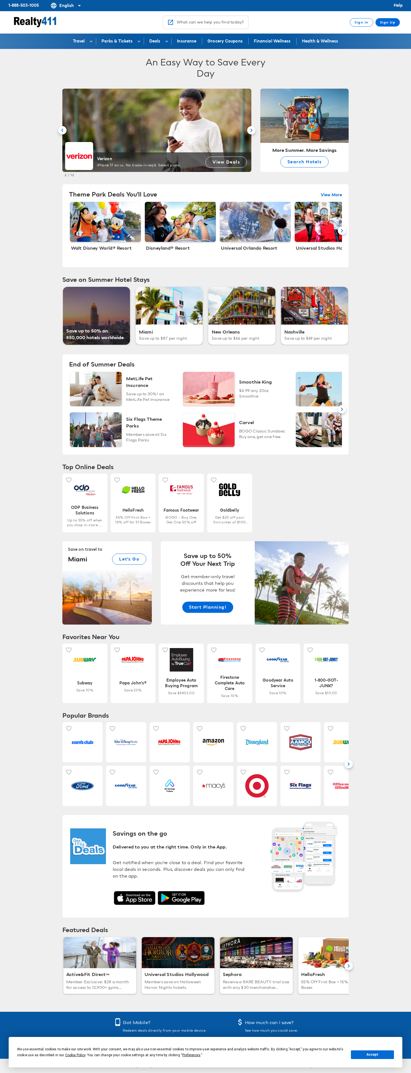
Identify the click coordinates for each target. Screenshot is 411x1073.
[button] (62, 130)
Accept (372, 1055)
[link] (255, 583)
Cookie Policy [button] (75, 1055)
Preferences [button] (191, 1055)
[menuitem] (81, 41)
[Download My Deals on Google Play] (181, 898)
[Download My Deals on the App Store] (134, 898)
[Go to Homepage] (35, 22)
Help (398, 6)
